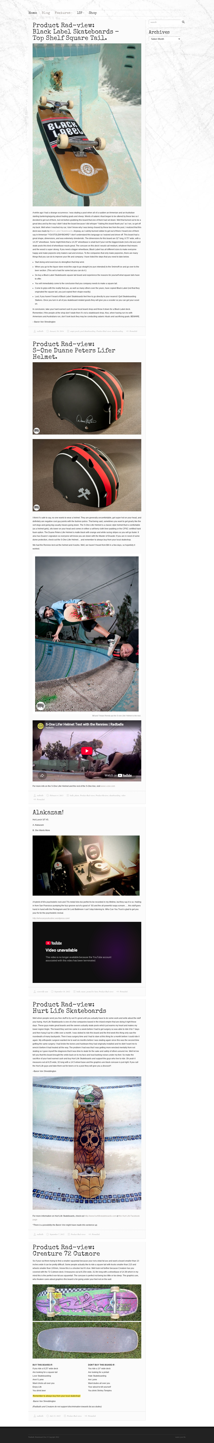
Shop (93, 13)
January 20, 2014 (57, 331)
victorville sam (42, 991)
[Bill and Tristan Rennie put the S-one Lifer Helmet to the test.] (87, 634)
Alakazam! (48, 813)
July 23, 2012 (55, 1416)
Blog (46, 13)
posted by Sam (92, 991)
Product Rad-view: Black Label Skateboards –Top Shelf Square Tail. (76, 32)
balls (72, 795)
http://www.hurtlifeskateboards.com (100, 1216)
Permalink (133, 331)
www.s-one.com (108, 786)
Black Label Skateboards (61, 231)
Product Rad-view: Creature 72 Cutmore (66, 1251)
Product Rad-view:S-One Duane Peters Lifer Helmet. (74, 351)
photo (77, 795)
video (123, 795)
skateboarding (117, 331)
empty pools (74, 331)
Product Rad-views (103, 331)
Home (32, 13)
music (83, 991)
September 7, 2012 (57, 1234)
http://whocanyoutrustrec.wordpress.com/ (51, 918)
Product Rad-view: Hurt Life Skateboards (69, 1008)
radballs (40, 331)
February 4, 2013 (56, 795)
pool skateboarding (87, 331)
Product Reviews (102, 795)
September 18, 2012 (62, 991)
